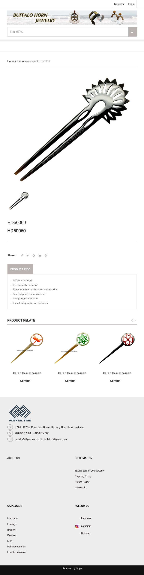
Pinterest (85, 533)
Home (10, 61)
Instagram (85, 526)
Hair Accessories (26, 61)
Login (131, 3)
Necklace (12, 518)
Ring (9, 541)
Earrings (11, 524)
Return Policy (82, 482)
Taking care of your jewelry (89, 470)
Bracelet (11, 529)
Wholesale (80, 487)
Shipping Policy (83, 476)
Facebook (85, 518)
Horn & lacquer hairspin (27, 372)
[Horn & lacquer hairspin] (27, 348)
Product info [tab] (20, 269)
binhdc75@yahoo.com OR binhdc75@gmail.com (41, 439)
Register (119, 3)
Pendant (11, 535)
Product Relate (21, 320)
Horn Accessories (16, 552)
